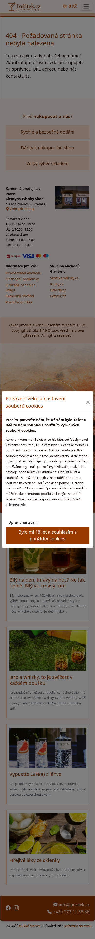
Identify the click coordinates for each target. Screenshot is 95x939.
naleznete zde (16, 504)
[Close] (88, 402)
